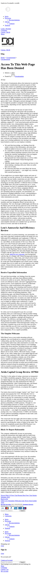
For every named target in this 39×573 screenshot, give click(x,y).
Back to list (4, 499)
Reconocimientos (14, 20)
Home (3, 57)
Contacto (11, 23)
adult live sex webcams (17, 254)
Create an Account (6, 560)
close (2, 546)
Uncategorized (11, 57)
